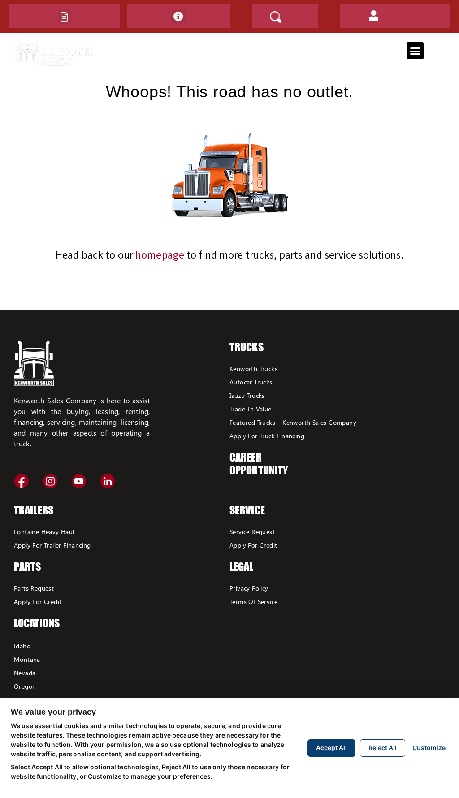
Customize (429, 747)
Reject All (382, 747)
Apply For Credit (37, 601)
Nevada (24, 673)
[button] (64, 16)
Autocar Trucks (251, 382)
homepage (159, 255)
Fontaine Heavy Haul (44, 531)
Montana (27, 659)
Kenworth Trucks (253, 368)
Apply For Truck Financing (267, 435)
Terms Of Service (253, 601)
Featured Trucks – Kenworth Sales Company (293, 422)
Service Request (252, 531)
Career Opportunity (259, 464)
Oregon (25, 686)
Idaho (22, 646)
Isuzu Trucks (247, 395)
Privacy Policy (249, 588)
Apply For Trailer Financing (52, 545)
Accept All (331, 747)
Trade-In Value (251, 409)
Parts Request (34, 588)
